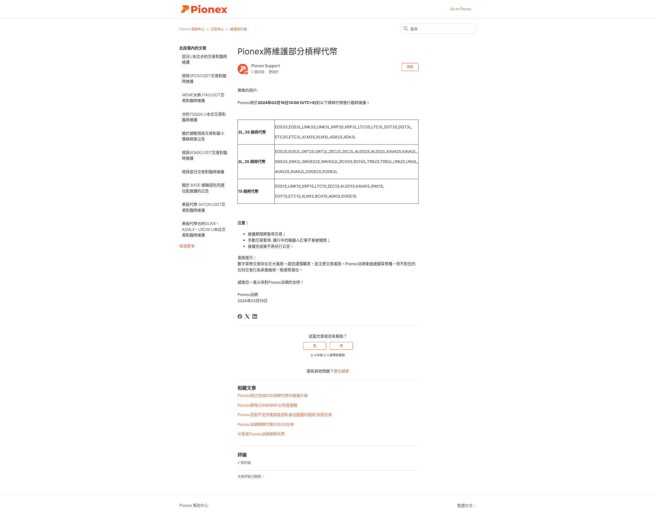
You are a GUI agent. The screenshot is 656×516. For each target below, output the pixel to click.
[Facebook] (240, 316)
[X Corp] (247, 316)
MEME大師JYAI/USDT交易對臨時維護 (203, 97)
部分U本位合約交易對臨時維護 (204, 59)
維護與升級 (238, 29)
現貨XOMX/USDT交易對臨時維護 (204, 155)
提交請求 (341, 371)
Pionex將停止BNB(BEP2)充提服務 (267, 405)
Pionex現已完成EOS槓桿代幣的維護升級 (273, 395)
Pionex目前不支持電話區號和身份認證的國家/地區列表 (285, 414)
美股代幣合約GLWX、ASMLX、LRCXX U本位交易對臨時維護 (203, 229)
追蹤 (410, 67)
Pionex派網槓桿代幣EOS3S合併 (266, 424)
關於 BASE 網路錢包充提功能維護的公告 (203, 188)
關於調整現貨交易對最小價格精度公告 (203, 136)
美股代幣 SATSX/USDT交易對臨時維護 (203, 207)
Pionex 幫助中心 (191, 29)
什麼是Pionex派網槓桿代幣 (261, 433)
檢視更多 (187, 246)
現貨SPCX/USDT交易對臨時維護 (204, 78)
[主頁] (203, 9)
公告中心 (217, 29)
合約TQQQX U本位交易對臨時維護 (204, 117)
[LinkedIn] (254, 316)
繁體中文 (465, 505)
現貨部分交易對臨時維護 (203, 171)
